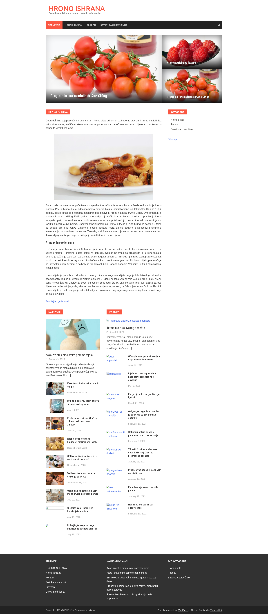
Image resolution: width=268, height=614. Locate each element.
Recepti (91, 24)
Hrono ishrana (53, 572)
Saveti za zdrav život (113, 24)
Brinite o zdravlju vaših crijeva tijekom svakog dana (83, 402)
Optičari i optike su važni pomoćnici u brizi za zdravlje (143, 434)
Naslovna (54, 24)
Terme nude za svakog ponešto (126, 328)
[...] (69, 375)
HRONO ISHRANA (77, 8)
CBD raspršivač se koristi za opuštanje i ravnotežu (82, 458)
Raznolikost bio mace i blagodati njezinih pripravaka (82, 440)
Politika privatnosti (56, 582)
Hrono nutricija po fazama (182, 62)
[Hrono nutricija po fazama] (192, 52)
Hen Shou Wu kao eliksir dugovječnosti (141, 506)
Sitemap (172, 139)
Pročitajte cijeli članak (58, 301)
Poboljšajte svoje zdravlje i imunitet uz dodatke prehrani (82, 527)
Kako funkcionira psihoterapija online (127, 572)
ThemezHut (216, 610)
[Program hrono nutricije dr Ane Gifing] (104, 69)
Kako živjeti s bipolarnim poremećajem (69, 355)
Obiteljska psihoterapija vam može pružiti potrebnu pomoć (83, 492)
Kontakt (50, 577)
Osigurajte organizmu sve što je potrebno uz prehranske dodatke (143, 414)
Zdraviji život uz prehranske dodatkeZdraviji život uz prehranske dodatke (142, 452)
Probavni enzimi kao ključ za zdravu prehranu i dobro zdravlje (82, 421)
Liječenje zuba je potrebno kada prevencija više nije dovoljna (142, 377)
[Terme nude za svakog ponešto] (128, 320)
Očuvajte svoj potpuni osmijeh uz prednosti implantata (144, 358)
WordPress (183, 610)
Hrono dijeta (73, 24)
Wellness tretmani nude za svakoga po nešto (81, 475)
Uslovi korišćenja (55, 591)
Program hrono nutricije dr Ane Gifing (188, 96)
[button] (154, 69)
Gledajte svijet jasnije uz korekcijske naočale (80, 510)
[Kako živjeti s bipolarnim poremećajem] (73, 334)
